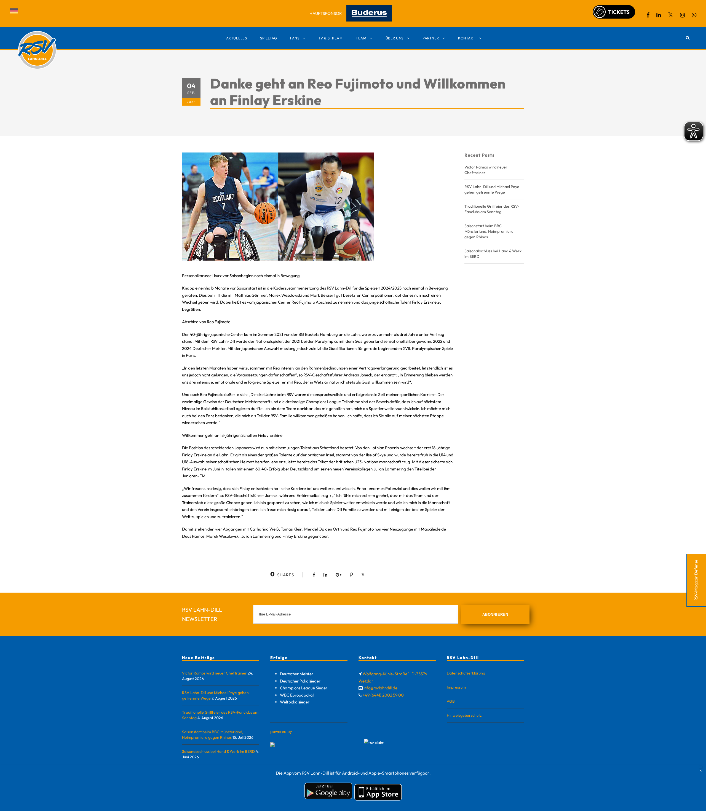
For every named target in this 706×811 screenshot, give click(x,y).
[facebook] (647, 15)
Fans (294, 38)
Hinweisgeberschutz (464, 715)
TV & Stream (331, 38)
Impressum (456, 687)
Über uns (394, 38)
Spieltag (268, 38)
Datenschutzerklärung (466, 673)
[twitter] (670, 15)
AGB (451, 701)
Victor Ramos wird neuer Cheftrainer (214, 673)
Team (361, 38)
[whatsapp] (694, 15)
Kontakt (466, 38)
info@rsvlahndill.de (380, 687)
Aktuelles (236, 38)
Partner (430, 38)
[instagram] (682, 15)
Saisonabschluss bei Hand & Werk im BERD (218, 751)
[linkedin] (658, 15)
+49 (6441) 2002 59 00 (383, 695)
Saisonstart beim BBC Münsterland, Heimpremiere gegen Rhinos (489, 231)
